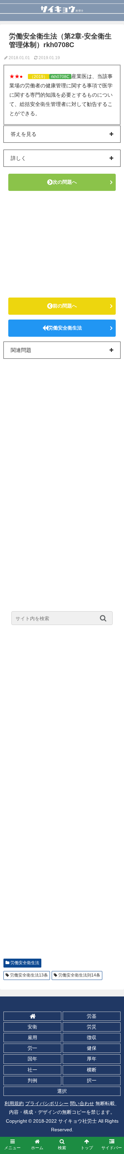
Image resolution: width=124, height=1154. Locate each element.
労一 (32, 1048)
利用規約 (14, 1103)
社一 (32, 1069)
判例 (32, 1080)
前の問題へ (65, 306)
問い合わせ (82, 1103)
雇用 (32, 1037)
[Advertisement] (62, 244)
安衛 (32, 1026)
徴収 (91, 1037)
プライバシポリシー (47, 1103)
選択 (62, 1091)
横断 (91, 1069)
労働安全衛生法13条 (29, 975)
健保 (91, 1048)
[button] (105, 618)
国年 (32, 1058)
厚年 (91, 1058)
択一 (91, 1080)
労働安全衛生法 (65, 328)
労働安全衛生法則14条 (79, 975)
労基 (91, 1016)
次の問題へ (65, 182)
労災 (91, 1026)
